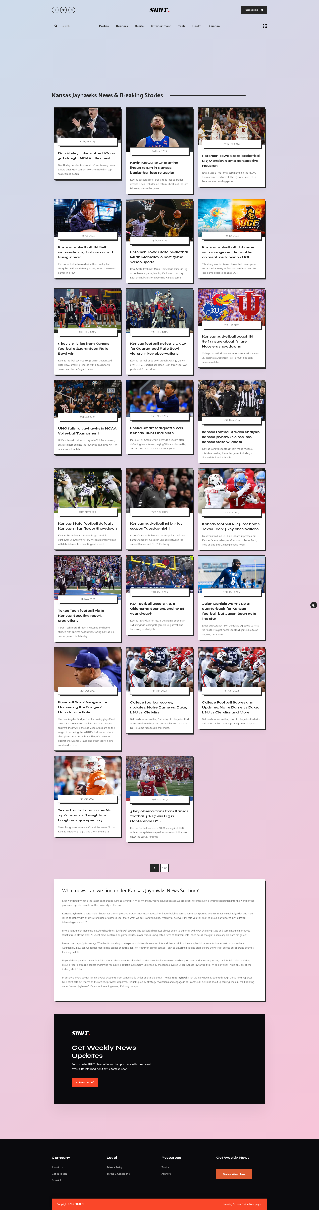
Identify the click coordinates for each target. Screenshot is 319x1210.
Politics (104, 26)
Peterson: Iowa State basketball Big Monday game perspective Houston (231, 161)
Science (214, 26)
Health (196, 26)
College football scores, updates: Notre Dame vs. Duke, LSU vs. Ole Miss (158, 707)
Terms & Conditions (118, 1174)
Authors (166, 1174)
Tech (181, 26)
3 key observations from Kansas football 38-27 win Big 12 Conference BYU (159, 816)
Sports (139, 26)
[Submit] (56, 26)
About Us (57, 1167)
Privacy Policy (115, 1167)
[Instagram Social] (71, 10)
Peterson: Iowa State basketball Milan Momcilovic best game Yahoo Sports (159, 257)
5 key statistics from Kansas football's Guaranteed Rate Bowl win (83, 349)
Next (164, 868)
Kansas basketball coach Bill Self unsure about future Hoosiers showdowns (228, 341)
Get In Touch (59, 1174)
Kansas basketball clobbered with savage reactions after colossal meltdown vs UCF (229, 252)
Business (122, 26)
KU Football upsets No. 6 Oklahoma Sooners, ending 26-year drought (158, 609)
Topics (165, 1167)
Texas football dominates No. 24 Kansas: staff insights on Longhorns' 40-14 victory (85, 815)
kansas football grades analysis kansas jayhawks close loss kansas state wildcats (231, 437)
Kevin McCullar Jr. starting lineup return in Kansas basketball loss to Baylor (154, 168)
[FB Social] (55, 10)
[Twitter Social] (63, 10)
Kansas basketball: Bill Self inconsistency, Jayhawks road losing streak (85, 252)
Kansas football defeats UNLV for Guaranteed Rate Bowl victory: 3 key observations (158, 349)
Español (56, 1180)
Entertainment (161, 26)
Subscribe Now (234, 1174)
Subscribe (252, 9)
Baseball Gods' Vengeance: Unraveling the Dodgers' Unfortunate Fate (83, 707)
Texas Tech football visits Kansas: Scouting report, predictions (81, 616)
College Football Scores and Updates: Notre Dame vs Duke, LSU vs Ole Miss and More (230, 707)
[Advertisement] (159, 59)
